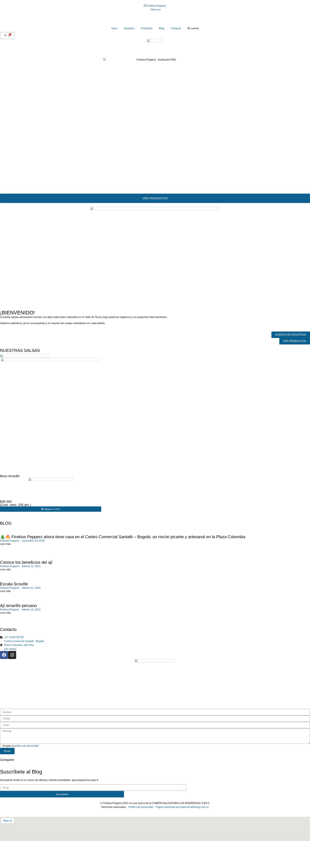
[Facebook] (4, 655)
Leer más (5, 544)
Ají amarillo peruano (18, 605)
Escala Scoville (14, 583)
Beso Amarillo (10, 476)
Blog (161, 28)
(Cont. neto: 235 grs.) (15, 505)
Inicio (114, 28)
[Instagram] (12, 655)
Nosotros (129, 28)
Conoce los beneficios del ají (26, 562)
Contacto (176, 28)
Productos (146, 28)
